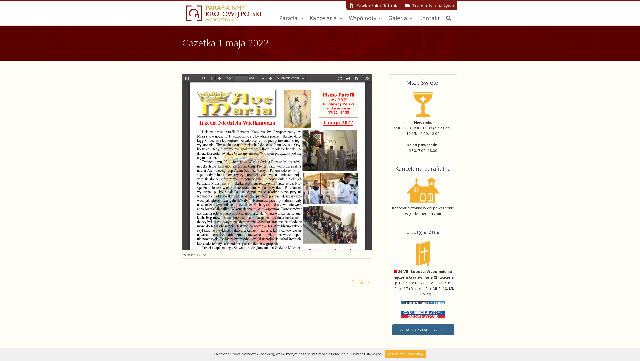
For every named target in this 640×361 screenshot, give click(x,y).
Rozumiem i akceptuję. (405, 354)
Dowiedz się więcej (366, 354)
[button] (448, 17)
